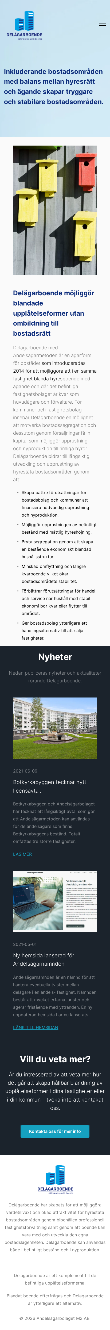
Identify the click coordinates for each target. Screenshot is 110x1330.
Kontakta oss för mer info (55, 1131)
